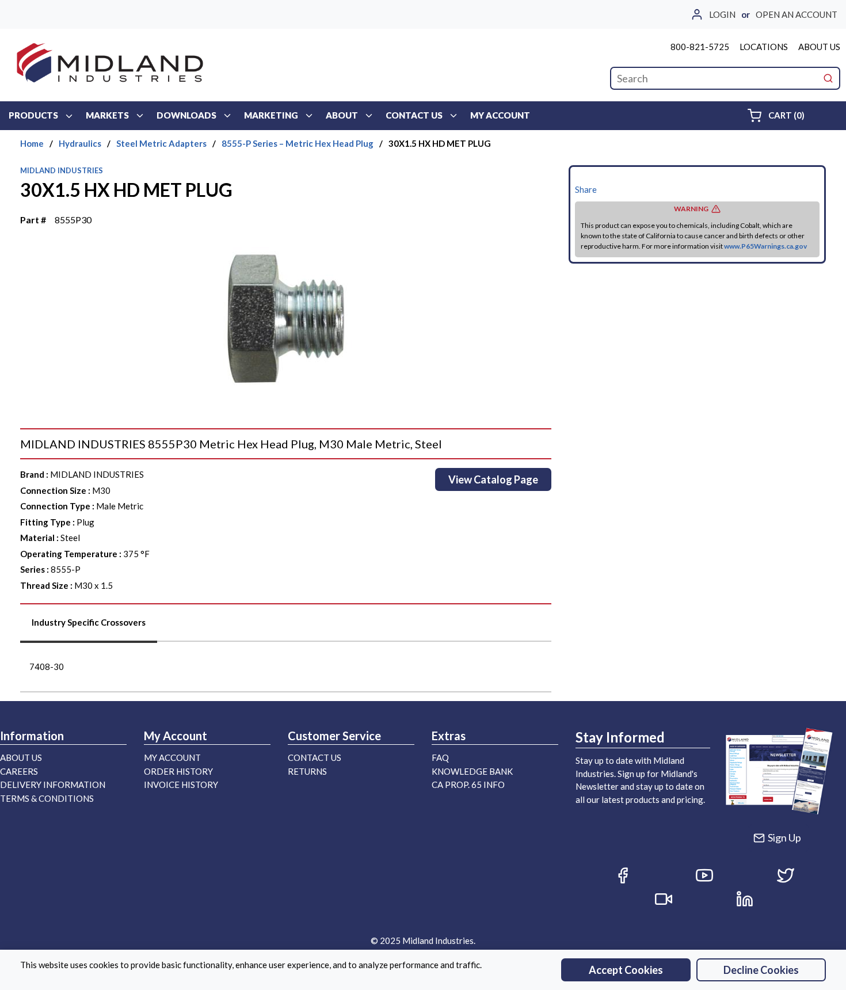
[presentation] (88, 626)
